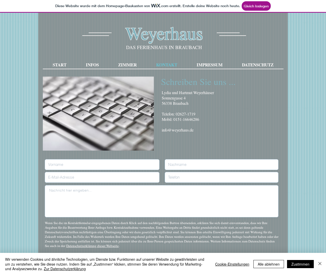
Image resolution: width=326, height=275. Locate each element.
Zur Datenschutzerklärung (65, 268)
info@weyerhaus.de (178, 130)
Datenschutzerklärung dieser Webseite (92, 245)
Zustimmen (300, 264)
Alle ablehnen (269, 264)
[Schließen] (320, 264)
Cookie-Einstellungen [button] (232, 264)
